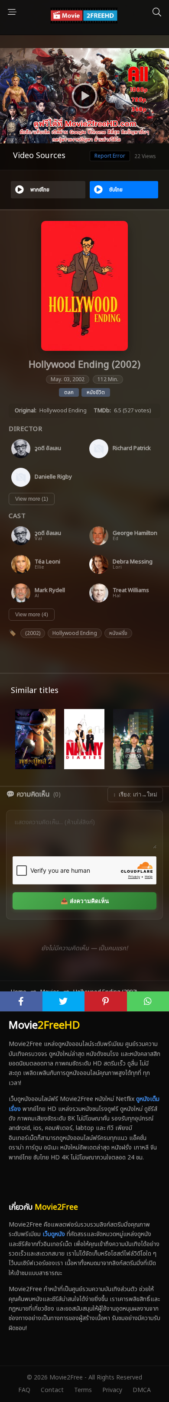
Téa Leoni (47, 562)
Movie (44, 1025)
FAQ (24, 1390)
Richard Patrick (132, 448)
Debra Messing (133, 562)
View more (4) (31, 615)
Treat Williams (131, 590)
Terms (83, 1390)
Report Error (109, 156)
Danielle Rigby (53, 477)
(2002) (32, 633)
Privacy (112, 1390)
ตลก (69, 392)
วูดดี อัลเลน (48, 448)
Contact (52, 1390)
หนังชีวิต (96, 392)
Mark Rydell (50, 590)
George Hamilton (135, 533)
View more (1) (31, 499)
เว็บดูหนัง (53, 1234)
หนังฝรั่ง (118, 633)
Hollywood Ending (74, 633)
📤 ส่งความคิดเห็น (85, 901)
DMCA (142, 1390)
